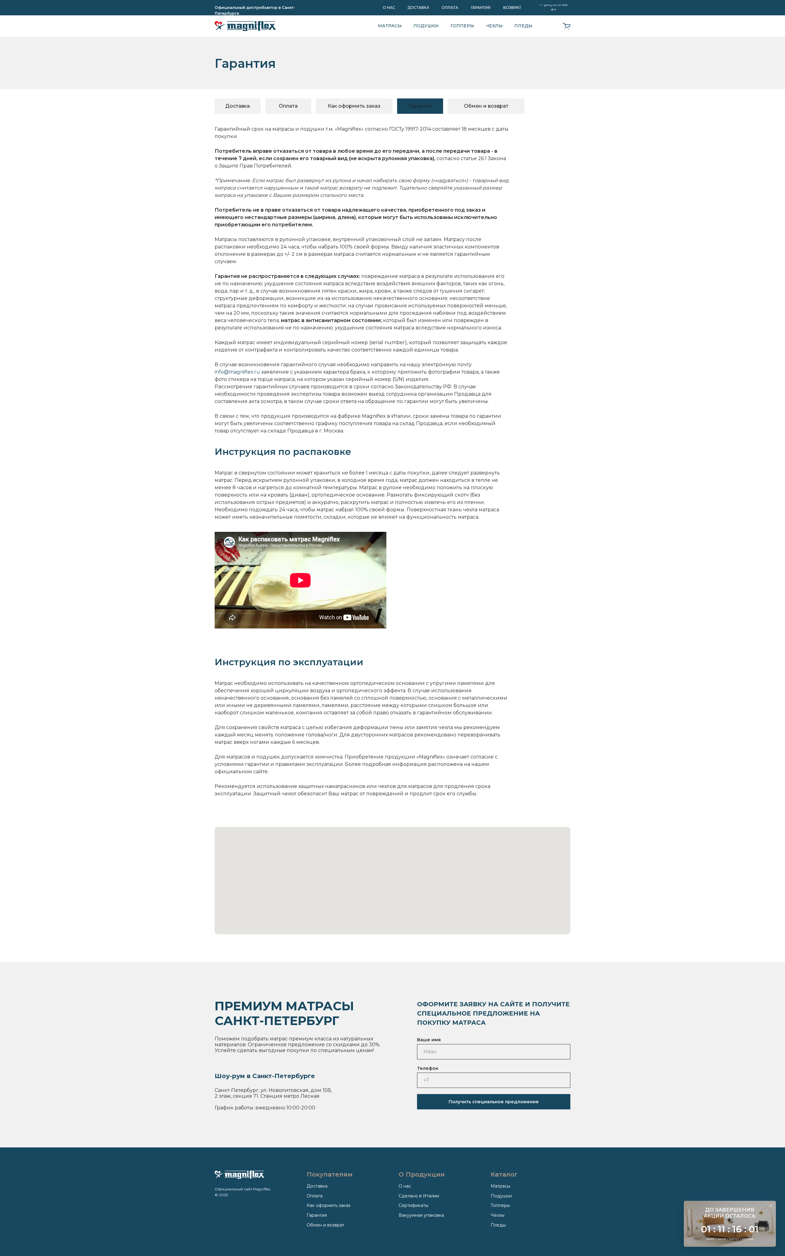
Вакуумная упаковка (421, 1215)
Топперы (500, 1205)
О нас (405, 1186)
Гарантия (317, 1215)
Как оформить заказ (328, 1205)
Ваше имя (429, 1040)
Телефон (427, 1068)
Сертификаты (413, 1205)
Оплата (315, 1196)
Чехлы (497, 1215)
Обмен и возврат (325, 1225)
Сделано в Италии (419, 1196)
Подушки (501, 1196)
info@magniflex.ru (237, 372)
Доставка (317, 1186)
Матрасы (500, 1186)
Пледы (498, 1225)
